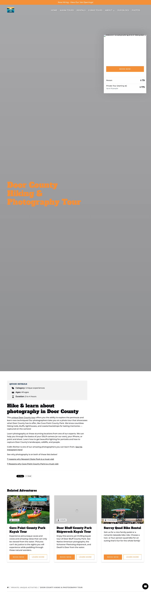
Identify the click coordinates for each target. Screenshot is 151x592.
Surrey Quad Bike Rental (122, 528)
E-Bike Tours (95, 10)
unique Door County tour (23, 417)
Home (54, 10)
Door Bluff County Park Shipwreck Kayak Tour (74, 530)
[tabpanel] (125, 49)
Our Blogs (123, 10)
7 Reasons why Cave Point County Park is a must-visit (33, 464)
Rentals (81, 10)
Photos (136, 10)
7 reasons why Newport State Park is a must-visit (30, 459)
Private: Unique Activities (24, 587)
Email (29, 476)
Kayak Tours (67, 10)
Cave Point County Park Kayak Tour (27, 530)
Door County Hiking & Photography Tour (61, 587)
